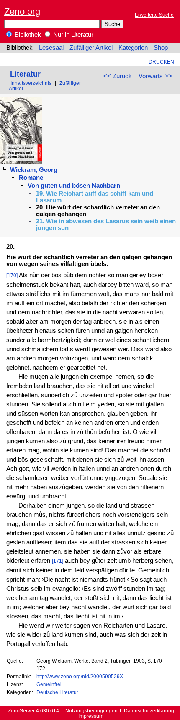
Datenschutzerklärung (149, 710)
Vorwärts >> (155, 76)
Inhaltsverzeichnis (30, 83)
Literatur (25, 73)
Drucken (161, 61)
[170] (12, 275)
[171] (57, 561)
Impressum (90, 716)
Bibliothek (27, 34)
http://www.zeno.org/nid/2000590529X (79, 676)
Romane (31, 177)
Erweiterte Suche (154, 15)
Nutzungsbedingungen (91, 710)
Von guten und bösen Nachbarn (74, 185)
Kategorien (133, 47)
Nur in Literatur (72, 34)
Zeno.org (22, 11)
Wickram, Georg (33, 169)
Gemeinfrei (49, 684)
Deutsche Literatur (57, 692)
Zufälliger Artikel (91, 47)
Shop (161, 47)
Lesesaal (51, 47)
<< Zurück (117, 76)
